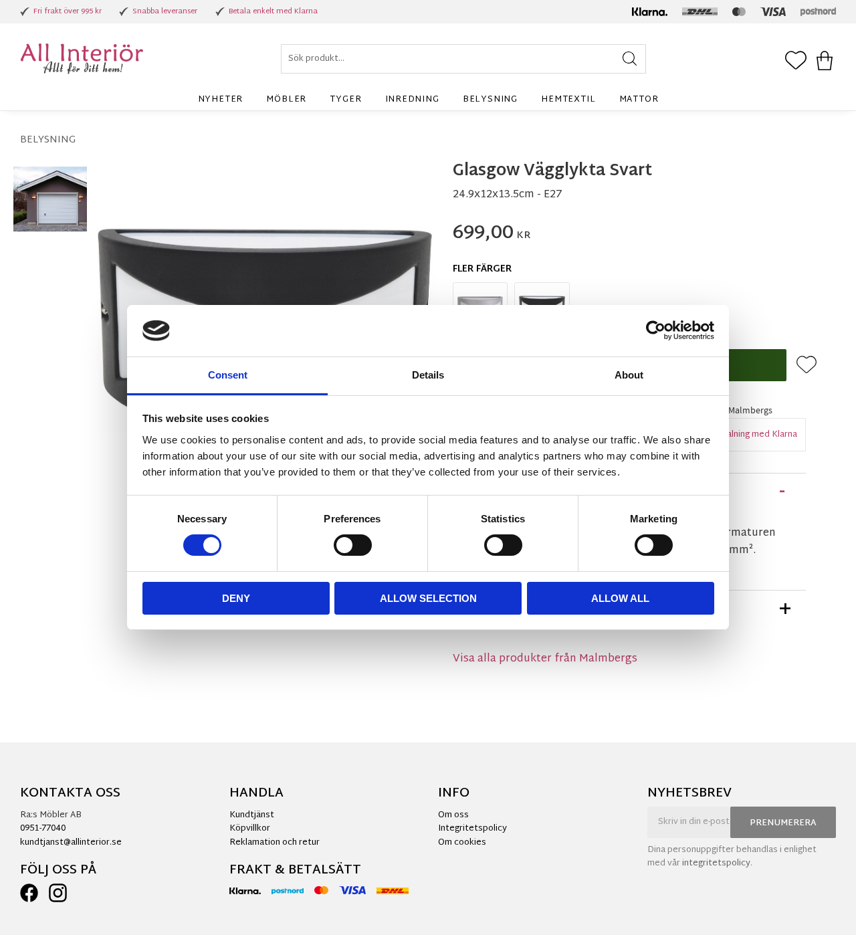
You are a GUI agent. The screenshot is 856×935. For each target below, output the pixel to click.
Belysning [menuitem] (490, 100)
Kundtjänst (251, 815)
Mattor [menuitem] (639, 100)
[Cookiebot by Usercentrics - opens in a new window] (655, 330)
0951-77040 (43, 829)
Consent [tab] (227, 375)
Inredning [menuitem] (412, 100)
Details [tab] (428, 375)
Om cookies (462, 843)
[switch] (353, 545)
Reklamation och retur (274, 843)
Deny (236, 598)
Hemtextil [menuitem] (568, 100)
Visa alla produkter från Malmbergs (545, 659)
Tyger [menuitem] (345, 100)
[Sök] (629, 59)
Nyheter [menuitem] (220, 100)
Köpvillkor (249, 829)
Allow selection (428, 598)
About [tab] (629, 375)
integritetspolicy (716, 863)
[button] (796, 61)
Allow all (620, 598)
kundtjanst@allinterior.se (71, 843)
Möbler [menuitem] (286, 100)
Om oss (453, 815)
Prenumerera (783, 823)
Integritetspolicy (472, 829)
